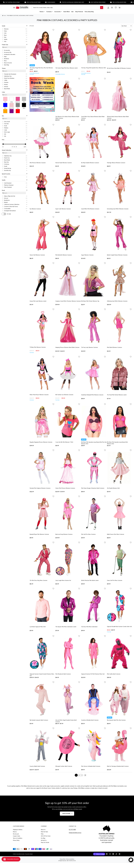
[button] (14, 7)
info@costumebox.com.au (75, 832)
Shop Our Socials (45, 842)
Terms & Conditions (17, 838)
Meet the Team (44, 831)
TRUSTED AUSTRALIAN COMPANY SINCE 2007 (42, 2)
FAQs (42, 834)
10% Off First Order (45, 836)
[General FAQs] (112, 7)
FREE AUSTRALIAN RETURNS (88, 2)
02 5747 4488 (72, 829)
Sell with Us (43, 840)
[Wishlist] (116, 7)
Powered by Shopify (29, 854)
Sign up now (66, 813)
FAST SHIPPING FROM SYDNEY (67, 2)
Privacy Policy (16, 840)
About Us (43, 829)
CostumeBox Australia (20, 854)
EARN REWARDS (20, 2)
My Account (16, 834)
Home (4, 15)
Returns (15, 831)
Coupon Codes (16, 836)
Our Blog (43, 838)
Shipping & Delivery (17, 829)
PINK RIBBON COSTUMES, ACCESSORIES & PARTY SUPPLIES (20, 15)
